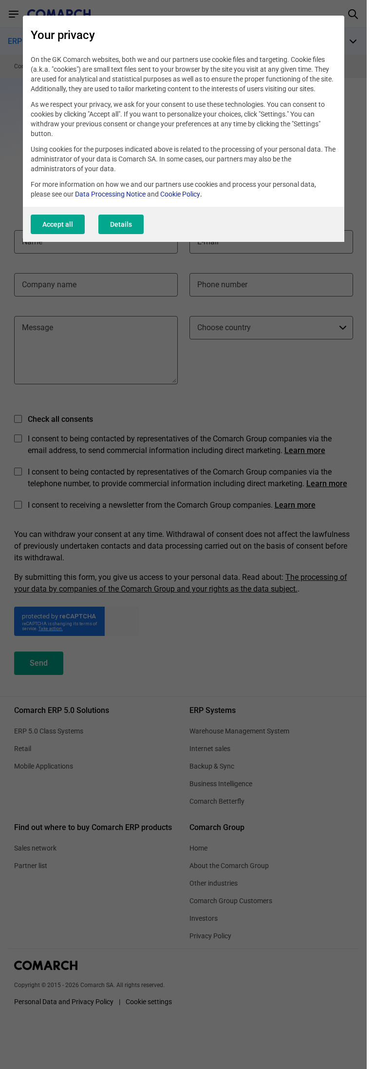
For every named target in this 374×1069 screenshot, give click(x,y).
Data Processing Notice (110, 194)
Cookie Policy (180, 194)
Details (121, 224)
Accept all (57, 224)
